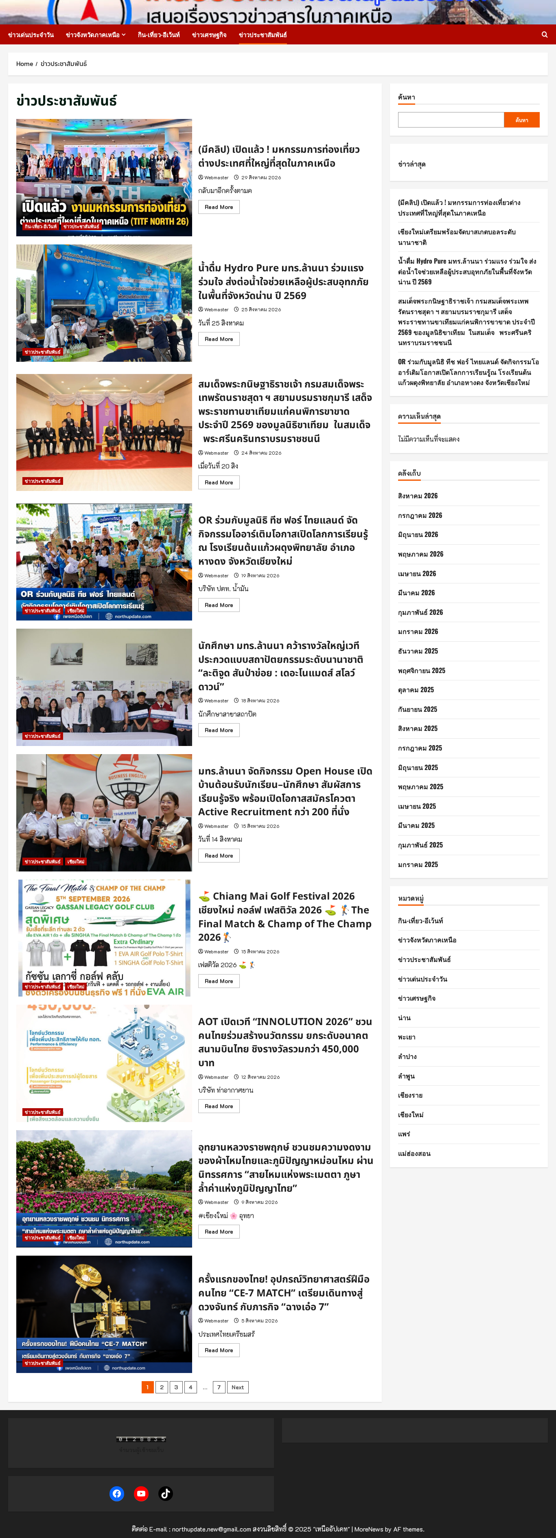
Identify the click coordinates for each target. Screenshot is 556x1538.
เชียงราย (410, 1095)
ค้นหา (406, 96)
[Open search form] (545, 34)
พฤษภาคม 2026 (421, 554)
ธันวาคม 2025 (418, 651)
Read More (222, 208)
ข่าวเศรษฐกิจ (209, 34)
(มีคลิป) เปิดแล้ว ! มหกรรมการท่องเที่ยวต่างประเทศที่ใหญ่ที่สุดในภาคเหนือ (104, 177)
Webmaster (216, 177)
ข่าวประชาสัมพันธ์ (263, 34)
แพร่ (404, 1133)
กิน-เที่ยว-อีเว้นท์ (159, 34)
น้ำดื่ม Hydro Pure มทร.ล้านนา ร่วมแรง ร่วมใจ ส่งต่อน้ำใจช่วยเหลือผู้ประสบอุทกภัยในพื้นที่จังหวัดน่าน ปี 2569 (104, 303)
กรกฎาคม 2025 (420, 747)
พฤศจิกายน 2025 (421, 670)
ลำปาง (407, 1056)
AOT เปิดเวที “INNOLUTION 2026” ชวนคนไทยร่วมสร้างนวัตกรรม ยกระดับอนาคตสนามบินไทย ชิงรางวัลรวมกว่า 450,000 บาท (104, 1063)
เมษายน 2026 (417, 573)
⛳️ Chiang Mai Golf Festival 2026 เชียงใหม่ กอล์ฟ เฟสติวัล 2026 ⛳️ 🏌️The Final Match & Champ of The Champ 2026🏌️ (104, 938)
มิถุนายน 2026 (418, 534)
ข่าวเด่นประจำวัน (31, 34)
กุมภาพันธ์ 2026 (420, 612)
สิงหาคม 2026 (418, 495)
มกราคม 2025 (418, 864)
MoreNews (369, 1529)
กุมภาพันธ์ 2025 (420, 844)
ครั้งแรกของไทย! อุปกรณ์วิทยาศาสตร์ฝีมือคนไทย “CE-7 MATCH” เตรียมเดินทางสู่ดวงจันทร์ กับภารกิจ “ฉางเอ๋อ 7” (104, 1314)
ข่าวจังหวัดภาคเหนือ (93, 34)
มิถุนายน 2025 (418, 767)
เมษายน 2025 (417, 806)
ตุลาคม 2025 (416, 689)
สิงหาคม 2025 (418, 728)
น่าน (404, 1017)
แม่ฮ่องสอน (414, 1153)
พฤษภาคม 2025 (420, 786)
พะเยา (407, 1036)
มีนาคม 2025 (416, 825)
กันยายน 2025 (417, 709)
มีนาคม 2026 (416, 592)
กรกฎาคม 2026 (420, 515)
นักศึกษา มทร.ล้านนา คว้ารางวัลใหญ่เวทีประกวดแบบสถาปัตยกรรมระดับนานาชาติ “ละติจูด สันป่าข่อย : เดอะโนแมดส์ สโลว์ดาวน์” (104, 687)
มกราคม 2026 (418, 631)
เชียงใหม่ (76, 610)
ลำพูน (406, 1075)
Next (238, 1387)
